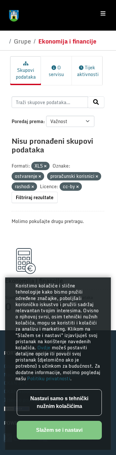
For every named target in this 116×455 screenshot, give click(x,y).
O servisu (56, 71)
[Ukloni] (45, 166)
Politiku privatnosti (48, 378)
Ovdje (44, 347)
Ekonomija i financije (67, 41)
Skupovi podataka (26, 73)
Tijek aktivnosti (88, 71)
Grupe (22, 41)
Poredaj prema (27, 121)
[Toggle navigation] (103, 13)
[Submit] (96, 102)
